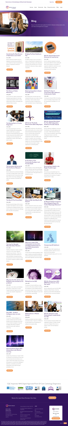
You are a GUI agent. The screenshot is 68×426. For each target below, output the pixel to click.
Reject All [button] (61, 423)
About (35, 7)
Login (61, 7)
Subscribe (52, 397)
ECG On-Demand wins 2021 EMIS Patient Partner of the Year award (51, 282)
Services (31, 7)
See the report (56, 418)
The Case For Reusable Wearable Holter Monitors (13, 244)
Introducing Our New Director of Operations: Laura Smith (14, 54)
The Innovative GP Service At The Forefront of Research (14, 167)
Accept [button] (65, 423)
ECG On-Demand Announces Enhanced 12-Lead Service (52, 56)
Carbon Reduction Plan (38, 416)
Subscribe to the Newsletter (39, 408)
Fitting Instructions (51, 7)
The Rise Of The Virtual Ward (14, 200)
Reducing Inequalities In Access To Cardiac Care (33, 91)
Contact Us (59, 2)
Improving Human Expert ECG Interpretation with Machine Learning (14, 350)
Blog (45, 7)
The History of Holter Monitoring (12, 91)
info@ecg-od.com (8, 410)
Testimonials (40, 7)
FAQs (57, 7)
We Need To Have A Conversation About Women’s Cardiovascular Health (52, 92)
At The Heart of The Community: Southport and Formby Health (32, 162)
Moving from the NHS (31, 281)
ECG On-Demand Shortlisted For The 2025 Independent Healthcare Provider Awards (52, 123)
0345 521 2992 (8, 409)
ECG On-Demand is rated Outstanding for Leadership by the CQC (52, 315)
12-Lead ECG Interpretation (39, 412)
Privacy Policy (37, 415)
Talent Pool (52, 2)
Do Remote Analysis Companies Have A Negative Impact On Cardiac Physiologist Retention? (52, 203)
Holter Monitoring (37, 411)
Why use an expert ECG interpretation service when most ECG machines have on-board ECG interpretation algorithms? (33, 245)
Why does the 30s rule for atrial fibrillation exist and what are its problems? (14, 281)
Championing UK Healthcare (51, 245)
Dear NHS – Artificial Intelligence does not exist (13, 313)
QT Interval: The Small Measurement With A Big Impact (33, 123)
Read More (9, 69)
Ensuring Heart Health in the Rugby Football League (51, 167)
